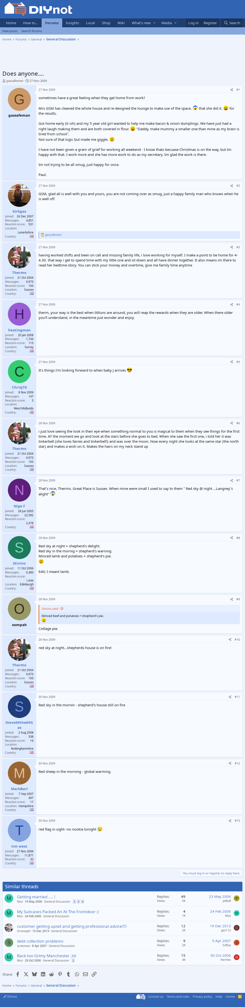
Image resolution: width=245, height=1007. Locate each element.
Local (90, 22)
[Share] (231, 90)
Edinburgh (26, 584)
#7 (238, 480)
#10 (237, 640)
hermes (226, 960)
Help (219, 996)
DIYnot (11, 996)
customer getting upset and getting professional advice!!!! (72, 926)
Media (166, 22)
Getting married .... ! (36, 897)
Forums (52, 22)
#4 (238, 304)
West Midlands (23, 408)
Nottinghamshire (22, 749)
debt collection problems (40, 941)
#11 (237, 697)
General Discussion (57, 902)
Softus (227, 945)
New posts (9, 31)
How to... (30, 22)
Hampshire (26, 806)
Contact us (155, 996)
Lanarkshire (25, 232)
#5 (238, 362)
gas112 (226, 930)
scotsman (23, 946)
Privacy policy (202, 996)
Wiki (121, 22)
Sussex (28, 290)
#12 (237, 763)
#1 (238, 90)
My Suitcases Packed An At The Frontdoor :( (58, 911)
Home (11, 22)
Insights (72, 22)
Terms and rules (178, 996)
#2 (238, 186)
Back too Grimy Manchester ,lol (46, 955)
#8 (238, 538)
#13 (237, 821)
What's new (141, 22)
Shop (106, 22)
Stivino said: (50, 608)
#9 (238, 599)
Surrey (29, 347)
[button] (154, 22)
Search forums (31, 31)
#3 (238, 247)
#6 (238, 423)
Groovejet (23, 931)
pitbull (227, 901)
